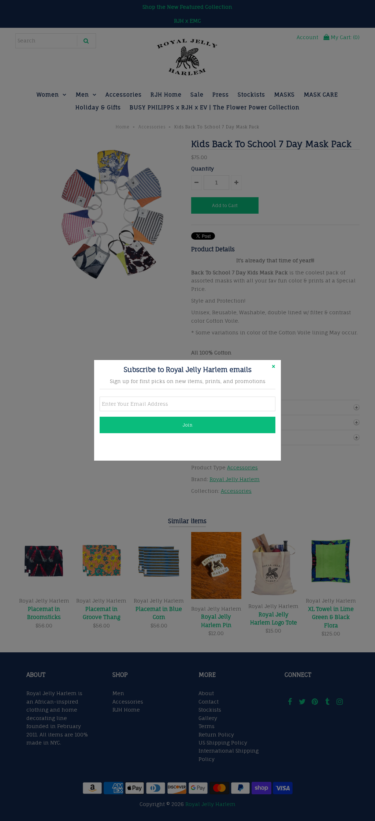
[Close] (273, 367)
